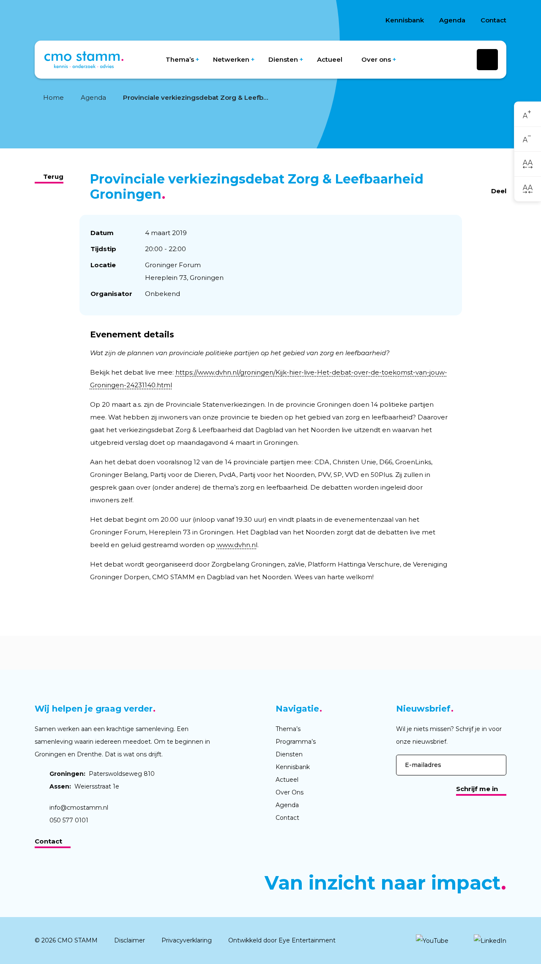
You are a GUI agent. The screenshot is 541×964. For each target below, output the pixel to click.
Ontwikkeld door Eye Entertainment (282, 940)
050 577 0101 (68, 820)
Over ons (376, 59)
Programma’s (296, 741)
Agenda (452, 20)
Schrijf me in (477, 789)
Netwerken (231, 59)
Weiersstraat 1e (84, 786)
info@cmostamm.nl (78, 807)
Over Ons (289, 792)
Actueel (329, 59)
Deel (498, 191)
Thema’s (180, 59)
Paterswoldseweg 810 (102, 774)
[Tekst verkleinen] (527, 139)
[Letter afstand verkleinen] (527, 188)
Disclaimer (129, 940)
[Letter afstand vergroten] (527, 164)
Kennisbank (404, 20)
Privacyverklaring (186, 940)
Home (53, 97)
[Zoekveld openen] (487, 59)
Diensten (283, 59)
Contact (493, 20)
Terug (53, 177)
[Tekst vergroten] (527, 114)
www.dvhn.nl (237, 545)
